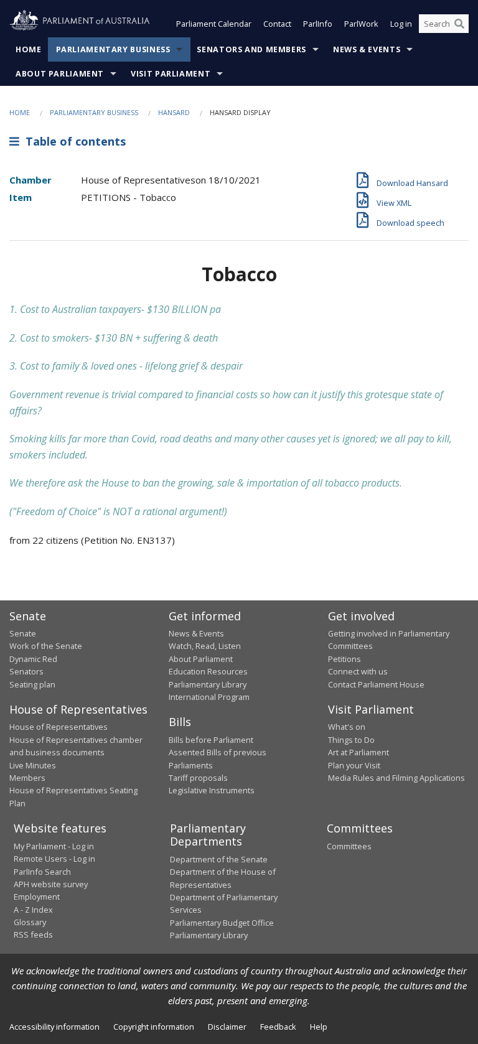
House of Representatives (58, 726)
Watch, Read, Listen (205, 645)
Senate (22, 633)
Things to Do (351, 739)
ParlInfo (317, 23)
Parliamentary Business (113, 49)
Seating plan (32, 684)
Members (27, 777)
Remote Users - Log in (54, 858)
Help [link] (318, 1026)
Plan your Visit (354, 765)
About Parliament (60, 73)
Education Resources (208, 671)
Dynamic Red (33, 658)
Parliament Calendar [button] (213, 23)
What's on (346, 726)
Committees (349, 846)
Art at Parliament (358, 752)
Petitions (344, 658)
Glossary (30, 922)
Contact (277, 23)
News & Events (366, 49)
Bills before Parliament (211, 739)
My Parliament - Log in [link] (54, 846)
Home (29, 49)
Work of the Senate (45, 645)
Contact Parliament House (376, 684)
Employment (37, 896)
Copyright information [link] (153, 1026)
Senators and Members (251, 49)
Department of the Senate (219, 859)
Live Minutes (32, 765)
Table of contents (72, 141)
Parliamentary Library (207, 684)
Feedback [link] (278, 1026)
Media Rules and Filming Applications (396, 777)
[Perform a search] (459, 23)
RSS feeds (33, 934)
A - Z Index (33, 909)
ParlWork (361, 23)
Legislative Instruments (212, 790)
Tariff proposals (198, 777)
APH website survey (51, 884)
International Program (209, 696)
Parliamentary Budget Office (222, 922)
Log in (401, 23)
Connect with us (358, 671)
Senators (26, 671)
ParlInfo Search (42, 871)
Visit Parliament (170, 73)
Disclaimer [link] (227, 1026)
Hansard (174, 112)
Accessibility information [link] (54, 1026)
